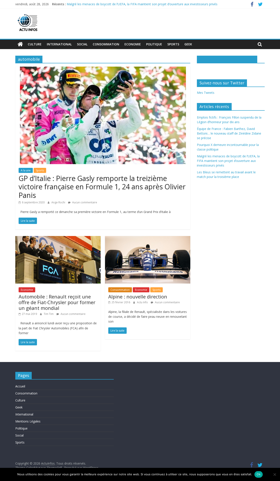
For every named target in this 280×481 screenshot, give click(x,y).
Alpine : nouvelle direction (137, 296)
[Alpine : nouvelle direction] (147, 238)
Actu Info (143, 302)
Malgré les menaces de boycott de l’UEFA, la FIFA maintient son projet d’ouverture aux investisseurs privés (142, 4)
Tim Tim (49, 314)
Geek (188, 44)
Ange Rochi (58, 202)
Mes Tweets (205, 93)
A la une (26, 170)
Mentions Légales (27, 421)
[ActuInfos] (20, 44)
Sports (173, 44)
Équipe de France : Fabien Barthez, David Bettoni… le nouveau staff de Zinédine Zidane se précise (229, 133)
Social (82, 44)
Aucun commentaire (84, 202)
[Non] (274, 474)
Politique (154, 44)
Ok (259, 474)
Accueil (20, 386)
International (59, 44)
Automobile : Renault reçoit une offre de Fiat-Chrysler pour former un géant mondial (57, 302)
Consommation (106, 44)
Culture (35, 44)
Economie (132, 44)
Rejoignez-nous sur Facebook (227, 59)
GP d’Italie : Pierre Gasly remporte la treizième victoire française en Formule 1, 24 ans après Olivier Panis (102, 187)
